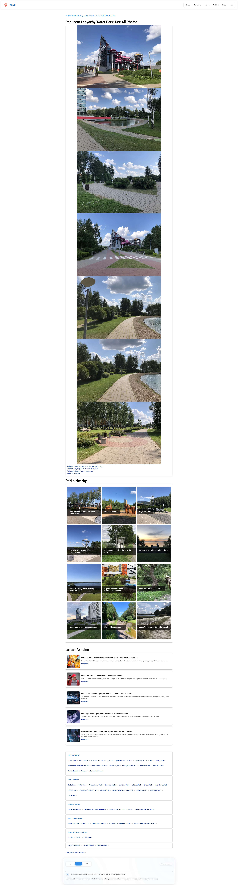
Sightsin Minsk (73, 755)
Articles (215, 5)
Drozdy (70, 837)
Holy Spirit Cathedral (129, 766)
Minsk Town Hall (144, 766)
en (78, 864)
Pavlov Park (72, 790)
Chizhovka (87, 837)
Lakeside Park (136, 785)
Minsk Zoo (129, 790)
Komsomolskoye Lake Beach (144, 809)
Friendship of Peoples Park (88, 790)
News (224, 5)
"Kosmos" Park (105, 790)
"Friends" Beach (114, 809)
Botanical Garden (110, 785)
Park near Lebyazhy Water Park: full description (82, 469)
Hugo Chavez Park (161, 785)
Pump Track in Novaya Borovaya (144, 823)
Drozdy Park (148, 785)
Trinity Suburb (83, 760)
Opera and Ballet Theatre (124, 760)
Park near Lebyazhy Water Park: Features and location (85, 466)
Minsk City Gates (107, 760)
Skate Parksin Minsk (75, 818)
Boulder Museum (118, 790)
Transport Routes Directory (75, 853)
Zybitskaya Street (141, 760)
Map (231, 5)
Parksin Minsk (73, 780)
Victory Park (82, 785)
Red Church (95, 760)
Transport (197, 5)
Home (188, 5)
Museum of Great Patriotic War (78, 766)
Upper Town (72, 760)
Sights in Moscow (74, 845)
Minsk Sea (71, 795)
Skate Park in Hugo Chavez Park (79, 823)
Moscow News (102, 845)
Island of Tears (158, 766)
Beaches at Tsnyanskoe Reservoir (95, 809)
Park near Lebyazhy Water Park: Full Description (92, 15)
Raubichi (78, 837)
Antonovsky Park (141, 790)
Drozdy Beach (127, 809)
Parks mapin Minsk (73, 473)
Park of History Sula (157, 760)
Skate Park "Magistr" (99, 823)
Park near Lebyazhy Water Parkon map (80, 471)
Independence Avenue (99, 766)
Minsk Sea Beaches (74, 809)
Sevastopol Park (155, 790)
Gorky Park (71, 785)
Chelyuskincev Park (95, 785)
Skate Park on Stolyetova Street (120, 823)
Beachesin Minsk (74, 804)
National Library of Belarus (77, 771)
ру (70, 864)
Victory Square (114, 766)
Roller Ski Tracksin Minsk (77, 832)
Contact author (166, 864)
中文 (87, 864)
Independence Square (96, 771)
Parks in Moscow (88, 845)
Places (207, 5)
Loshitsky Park (124, 785)
